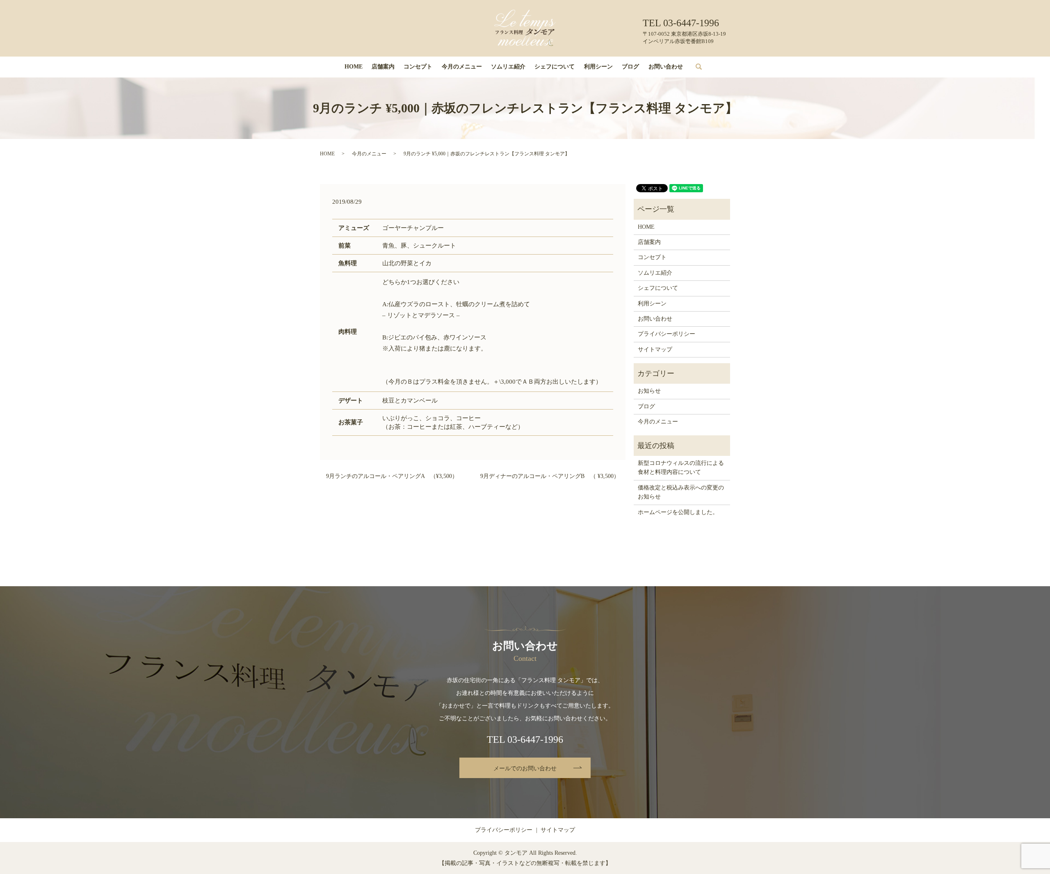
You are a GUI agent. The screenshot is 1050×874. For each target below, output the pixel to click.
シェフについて (554, 67)
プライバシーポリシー (666, 334)
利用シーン (598, 67)
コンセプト (418, 67)
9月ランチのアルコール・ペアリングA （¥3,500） (392, 476)
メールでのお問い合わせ (525, 768)
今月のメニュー (462, 67)
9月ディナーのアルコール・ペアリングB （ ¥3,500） (549, 476)
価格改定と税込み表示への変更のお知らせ (681, 492)
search (704, 67)
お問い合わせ (665, 67)
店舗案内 (383, 67)
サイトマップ (655, 349)
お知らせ (649, 391)
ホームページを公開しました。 (678, 512)
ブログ (630, 67)
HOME (354, 67)
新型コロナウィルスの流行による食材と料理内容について (681, 467)
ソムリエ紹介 (508, 67)
